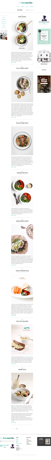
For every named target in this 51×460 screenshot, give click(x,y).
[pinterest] (20, 10)
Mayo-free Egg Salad (22, 321)
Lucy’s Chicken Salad (22, 68)
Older (17, 428)
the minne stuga (3, 21)
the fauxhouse (3, 19)
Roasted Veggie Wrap (22, 123)
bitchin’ (15, 406)
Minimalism (28, 443)
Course (17, 441)
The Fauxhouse (28, 440)
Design (27, 442)
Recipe (22, 15)
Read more (13, 62)
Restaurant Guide (19, 443)
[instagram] (17, 10)
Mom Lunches (22, 16)
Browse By (22, 6)
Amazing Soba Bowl (22, 173)
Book (27, 6)
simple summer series (28, 356)
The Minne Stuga (29, 441)
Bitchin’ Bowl (22, 369)
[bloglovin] (21, 10)
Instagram (18, 448)
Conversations (28, 444)
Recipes (4, 17)
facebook (17, 450)
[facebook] (19, 10)
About (18, 6)
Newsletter (32, 6)
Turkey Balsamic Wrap (22, 270)
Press (17, 442)
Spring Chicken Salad (22, 221)
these (31, 156)
